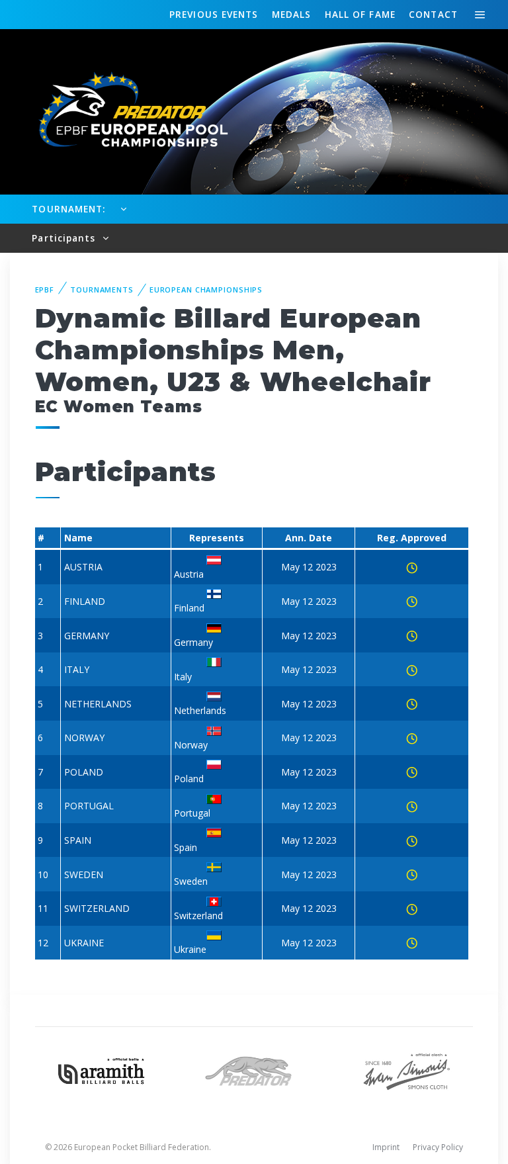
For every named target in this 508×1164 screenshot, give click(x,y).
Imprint (386, 1147)
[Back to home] (125, 111)
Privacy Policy (438, 1147)
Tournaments (102, 289)
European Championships (206, 289)
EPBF (45, 289)
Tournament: (68, 208)
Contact (433, 14)
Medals (292, 14)
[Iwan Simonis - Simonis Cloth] (406, 1069)
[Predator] (254, 1069)
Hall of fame (360, 14)
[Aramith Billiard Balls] (101, 1069)
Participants (65, 238)
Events (213, 14)
